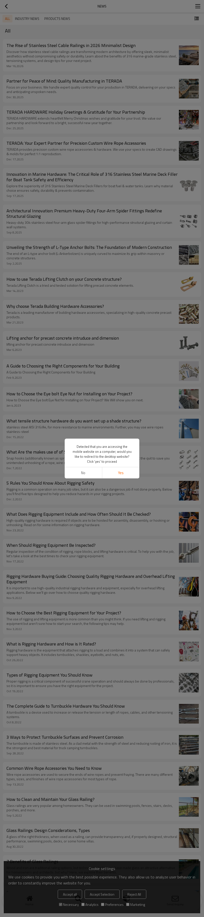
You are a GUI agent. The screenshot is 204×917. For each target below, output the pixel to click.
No (83, 473)
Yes (121, 473)
